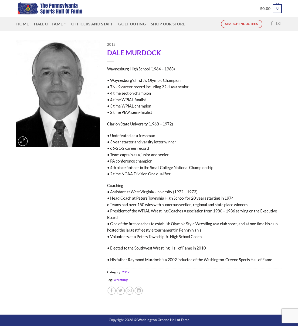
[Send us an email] (278, 23)
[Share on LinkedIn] (139, 291)
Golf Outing (132, 23)
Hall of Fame (48, 23)
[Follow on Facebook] (272, 23)
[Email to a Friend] (129, 291)
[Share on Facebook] (112, 291)
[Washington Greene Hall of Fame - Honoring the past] (50, 8)
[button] (271, 9)
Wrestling (120, 280)
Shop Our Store (168, 23)
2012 (111, 44)
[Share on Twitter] (120, 291)
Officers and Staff (92, 23)
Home (22, 23)
